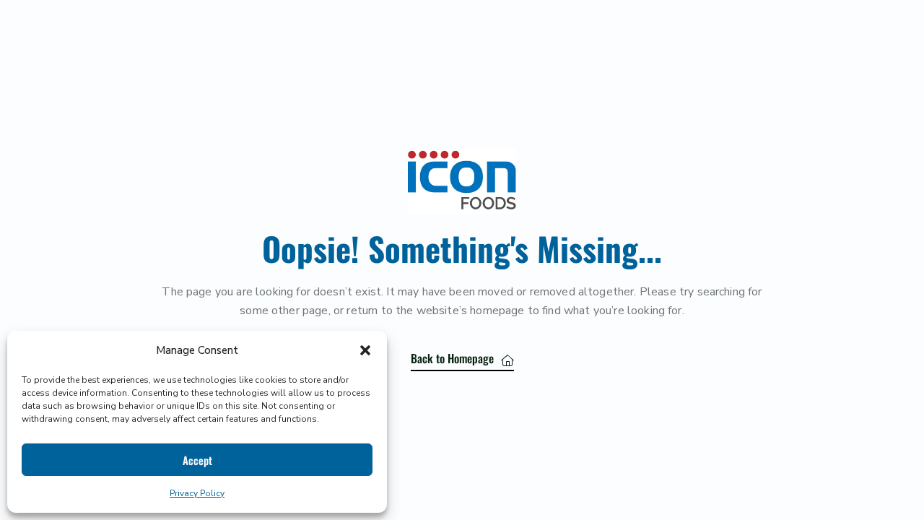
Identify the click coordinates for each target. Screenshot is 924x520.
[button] (365, 350)
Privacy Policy (197, 493)
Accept (197, 460)
